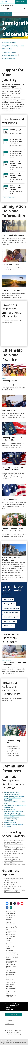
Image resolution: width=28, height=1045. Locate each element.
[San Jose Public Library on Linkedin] (7, 907)
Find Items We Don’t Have (11, 992)
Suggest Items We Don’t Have (11, 995)
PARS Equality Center (10, 822)
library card (8, 323)
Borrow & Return (10, 915)
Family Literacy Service (10, 265)
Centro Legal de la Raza (11, 857)
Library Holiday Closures (10, 975)
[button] (2, 2)
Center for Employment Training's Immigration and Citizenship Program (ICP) (14, 798)
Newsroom (9, 938)
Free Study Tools (10, 884)
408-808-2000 (9, 1009)
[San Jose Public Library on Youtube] (22, 903)
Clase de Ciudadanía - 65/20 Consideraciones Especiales (12, 530)
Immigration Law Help (10, 819)
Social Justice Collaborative (12, 859)
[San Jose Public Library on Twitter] (11, 903)
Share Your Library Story (11, 967)
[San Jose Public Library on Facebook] (7, 903)
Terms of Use (8, 1030)
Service (4, 378)
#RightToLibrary (10, 936)
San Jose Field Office (11, 882)
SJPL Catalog (9, 986)
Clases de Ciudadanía (10, 499)
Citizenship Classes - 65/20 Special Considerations (12, 439)
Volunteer (8, 948)
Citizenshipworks (9, 820)
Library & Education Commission (11, 961)
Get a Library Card (11, 913)
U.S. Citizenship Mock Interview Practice (16, 130)
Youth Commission (11, 964)
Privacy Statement (18, 1030)
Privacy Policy (9, 942)
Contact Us (14, 1014)
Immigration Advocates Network (13, 824)
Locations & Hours (11, 972)
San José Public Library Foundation (12, 958)
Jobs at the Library (11, 926)
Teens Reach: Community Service (11, 951)
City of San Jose (9, 1020)
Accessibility (9, 917)
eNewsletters (9, 979)
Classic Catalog (10, 984)
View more (9, 197)
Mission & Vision (10, 924)
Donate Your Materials (12, 956)
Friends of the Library (12, 954)
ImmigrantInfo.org (9, 809)
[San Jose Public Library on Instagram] (18, 903)
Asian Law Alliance (9, 863)
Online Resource (6, 660)
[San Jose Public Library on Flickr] (14, 903)
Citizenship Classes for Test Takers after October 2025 (12, 468)
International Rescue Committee (13, 861)
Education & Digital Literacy (11, 931)
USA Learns (7, 826)
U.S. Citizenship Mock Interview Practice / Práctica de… (16, 141)
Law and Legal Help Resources (13, 235)
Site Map (8, 944)
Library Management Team (11, 928)
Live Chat (8, 919)
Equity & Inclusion (10, 934)
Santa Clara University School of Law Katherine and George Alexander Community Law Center (14, 849)
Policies (8, 940)
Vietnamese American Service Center (14, 865)
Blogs (7, 978)
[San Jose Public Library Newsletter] (11, 907)
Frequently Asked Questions (10, 989)
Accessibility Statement (13, 1032)
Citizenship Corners (9, 381)
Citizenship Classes (9, 410)
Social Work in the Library (11, 290)
